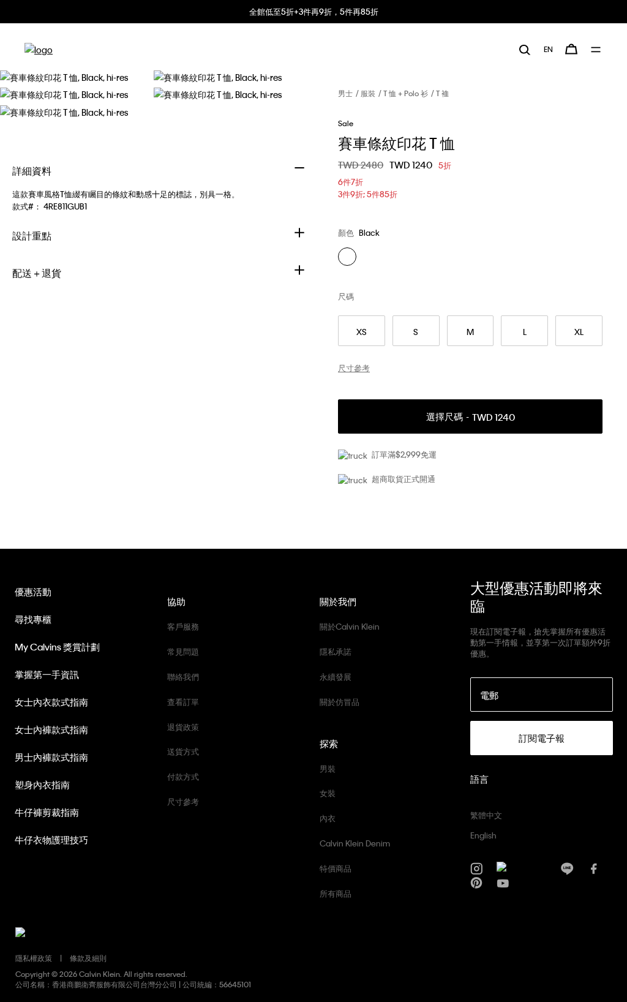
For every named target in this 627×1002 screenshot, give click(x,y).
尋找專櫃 (33, 619)
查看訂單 (183, 701)
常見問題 (183, 651)
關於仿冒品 (339, 701)
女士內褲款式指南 (51, 729)
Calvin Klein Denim (355, 843)
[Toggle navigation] (597, 49)
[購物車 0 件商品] (571, 49)
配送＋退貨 (36, 272)
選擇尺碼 (470, 416)
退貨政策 (183, 726)
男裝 (328, 768)
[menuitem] (548, 49)
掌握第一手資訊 (47, 674)
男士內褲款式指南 (51, 757)
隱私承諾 (335, 651)
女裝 (328, 793)
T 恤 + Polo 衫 (405, 93)
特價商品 (335, 868)
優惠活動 (33, 592)
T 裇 (442, 93)
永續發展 (335, 676)
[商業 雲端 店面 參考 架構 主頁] (38, 49)
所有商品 (335, 893)
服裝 (368, 93)
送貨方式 (183, 751)
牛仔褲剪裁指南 (47, 812)
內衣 (328, 818)
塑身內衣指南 (42, 784)
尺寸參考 (183, 801)
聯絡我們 (183, 676)
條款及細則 (88, 958)
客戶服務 (183, 626)
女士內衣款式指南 (51, 702)
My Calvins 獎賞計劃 (57, 647)
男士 (345, 93)
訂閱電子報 (542, 738)
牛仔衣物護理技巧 (51, 840)
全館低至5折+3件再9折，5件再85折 (313, 11)
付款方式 (183, 776)
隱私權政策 (33, 958)
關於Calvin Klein (350, 626)
